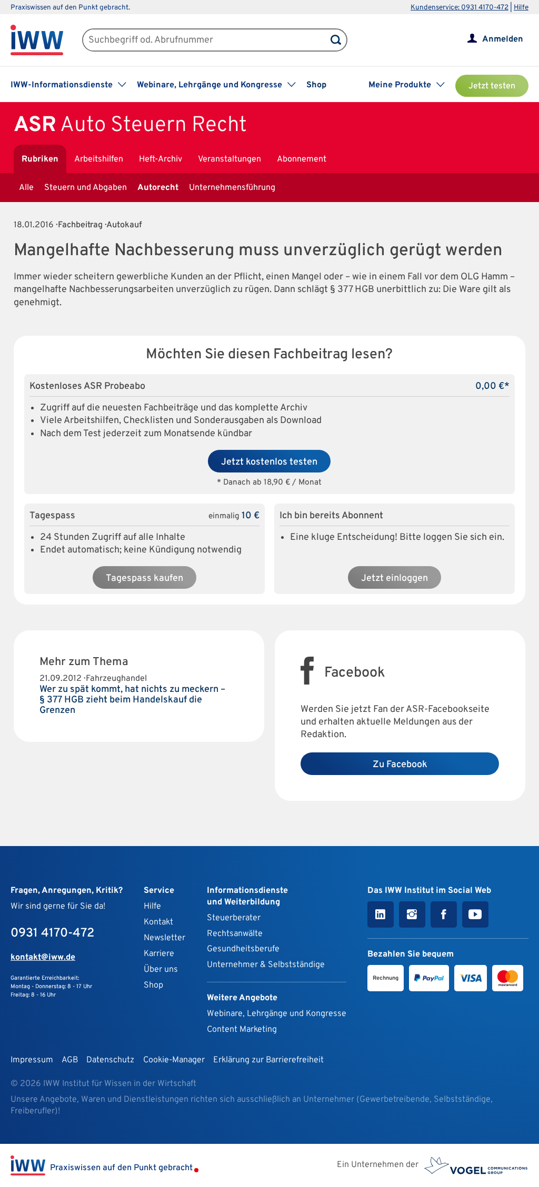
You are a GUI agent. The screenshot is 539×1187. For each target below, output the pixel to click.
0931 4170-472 (52, 933)
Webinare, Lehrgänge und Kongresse (276, 1014)
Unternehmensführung (232, 188)
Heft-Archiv (160, 159)
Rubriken (40, 159)
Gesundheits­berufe (243, 949)
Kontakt (158, 922)
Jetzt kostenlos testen (269, 462)
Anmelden (502, 39)
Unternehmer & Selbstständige (266, 965)
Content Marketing (242, 1029)
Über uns (161, 969)
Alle (26, 188)
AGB (70, 1060)
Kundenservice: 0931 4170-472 (459, 7)
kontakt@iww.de (43, 957)
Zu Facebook (400, 765)
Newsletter (164, 938)
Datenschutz (110, 1060)
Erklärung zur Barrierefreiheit (268, 1060)
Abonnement (301, 159)
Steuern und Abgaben (85, 188)
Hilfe (521, 7)
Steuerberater (234, 918)
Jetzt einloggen (394, 578)
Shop (316, 85)
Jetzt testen (491, 86)
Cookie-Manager (174, 1060)
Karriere (159, 954)
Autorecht (157, 188)
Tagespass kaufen (144, 578)
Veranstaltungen (229, 159)
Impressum (32, 1060)
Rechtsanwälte (235, 934)
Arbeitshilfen (98, 159)
